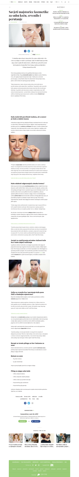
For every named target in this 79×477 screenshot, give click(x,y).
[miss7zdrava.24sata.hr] (12, 2)
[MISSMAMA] (56, 2)
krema (41, 252)
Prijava (37, 421)
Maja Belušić (14, 22)
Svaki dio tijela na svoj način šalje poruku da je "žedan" (23, 178)
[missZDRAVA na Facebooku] (33, 465)
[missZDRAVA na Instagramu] (39, 465)
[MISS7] (51, 2)
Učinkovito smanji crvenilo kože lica (19, 313)
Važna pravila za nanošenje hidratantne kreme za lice (23, 223)
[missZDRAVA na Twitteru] (36, 465)
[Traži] (62, 2)
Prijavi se (22, 421)
